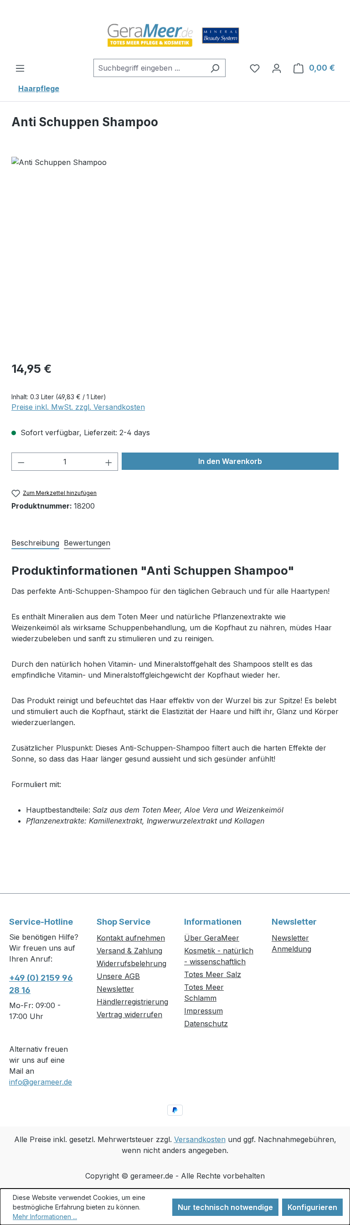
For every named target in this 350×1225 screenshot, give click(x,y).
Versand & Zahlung (129, 950)
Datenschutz (206, 1023)
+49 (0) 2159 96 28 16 (41, 984)
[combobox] (149, 68)
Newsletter (115, 988)
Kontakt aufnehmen (131, 937)
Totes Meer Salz (212, 974)
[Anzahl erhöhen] (108, 462)
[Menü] (20, 68)
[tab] (35, 542)
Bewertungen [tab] (87, 542)
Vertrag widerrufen (129, 1014)
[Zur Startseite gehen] (175, 35)
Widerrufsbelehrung (131, 963)
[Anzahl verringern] (21, 462)
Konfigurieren (312, 1207)
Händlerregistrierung (132, 1001)
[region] (175, 255)
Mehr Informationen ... (45, 1216)
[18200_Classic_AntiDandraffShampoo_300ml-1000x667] (174, 255)
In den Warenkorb (230, 461)
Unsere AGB (118, 976)
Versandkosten (200, 1139)
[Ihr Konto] (277, 68)
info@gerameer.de (40, 1081)
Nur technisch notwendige (225, 1207)
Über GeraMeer (211, 937)
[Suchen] (215, 68)
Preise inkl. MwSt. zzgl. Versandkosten (78, 407)
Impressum (203, 1010)
